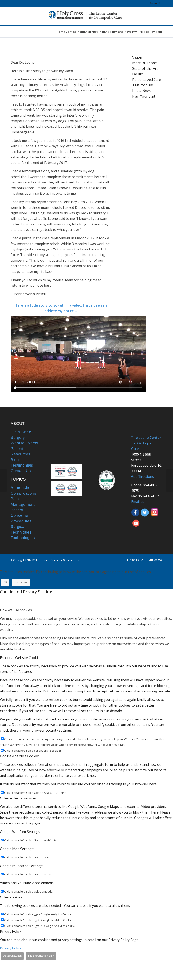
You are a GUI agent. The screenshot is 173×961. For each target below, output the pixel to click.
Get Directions (142, 476)
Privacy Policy (10, 948)
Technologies (23, 537)
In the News (141, 90)
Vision (137, 57)
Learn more (21, 582)
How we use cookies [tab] (16, 610)
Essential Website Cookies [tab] (20, 657)
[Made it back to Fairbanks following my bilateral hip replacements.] (3, 480)
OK (5, 582)
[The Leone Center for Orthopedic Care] (86, 16)
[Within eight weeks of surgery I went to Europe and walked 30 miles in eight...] (169, 480)
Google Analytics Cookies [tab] (20, 756)
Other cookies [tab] (11, 897)
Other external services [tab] (18, 798)
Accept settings (12, 955)
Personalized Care (146, 79)
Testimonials (142, 85)
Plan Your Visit (143, 96)
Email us (137, 501)
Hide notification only (41, 955)
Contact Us (156, 3)
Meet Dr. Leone (144, 62)
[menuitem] (155, 3)
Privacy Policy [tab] (10, 931)
